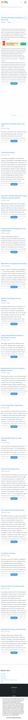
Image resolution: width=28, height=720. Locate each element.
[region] (14, 708)
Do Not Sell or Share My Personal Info (13, 717)
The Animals (3, 675)
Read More (14, 141)
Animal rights (3, 673)
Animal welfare (3, 676)
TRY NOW (23, 44)
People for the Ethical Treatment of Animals (9, 680)
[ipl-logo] (6, 3)
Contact (14, 692)
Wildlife (2, 681)
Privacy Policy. (15, 715)
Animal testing (3, 678)
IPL (2, 5)
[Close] (25, 698)
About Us (14, 690)
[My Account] (25, 2)
